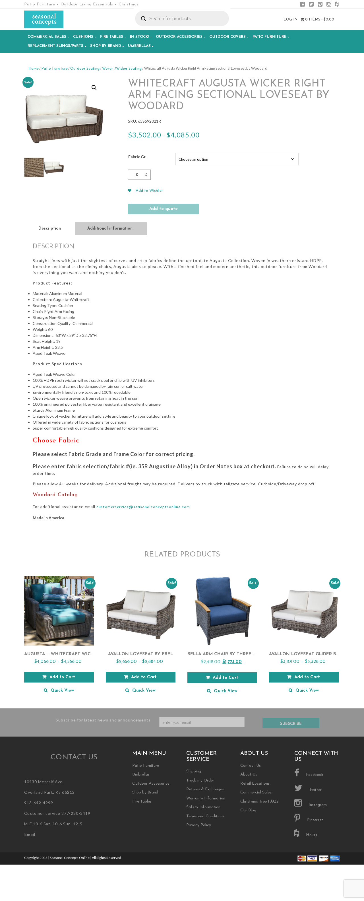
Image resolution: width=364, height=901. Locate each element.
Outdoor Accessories (179, 37)
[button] (94, 88)
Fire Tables (111, 37)
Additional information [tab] (110, 228)
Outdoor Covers (227, 37)
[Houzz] (337, 5)
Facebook (314, 775)
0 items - (319, 19)
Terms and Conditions (205, 816)
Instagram (317, 805)
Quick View (62, 690)
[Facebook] (302, 5)
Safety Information (203, 807)
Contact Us (250, 766)
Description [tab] (49, 228)
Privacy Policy (198, 825)
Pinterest (314, 820)
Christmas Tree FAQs (259, 801)
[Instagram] (329, 5)
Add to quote (163, 209)
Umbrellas (139, 46)
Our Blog (248, 810)
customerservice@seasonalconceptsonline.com (143, 507)
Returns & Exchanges (205, 789)
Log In (290, 19)
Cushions (83, 37)
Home (33, 69)
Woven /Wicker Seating (122, 69)
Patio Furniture (269, 37)
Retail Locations (255, 784)
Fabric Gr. (137, 156)
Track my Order (200, 780)
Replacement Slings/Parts (55, 46)
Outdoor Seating (85, 69)
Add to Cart (62, 677)
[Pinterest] (320, 5)
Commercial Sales (47, 37)
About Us (248, 774)
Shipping (193, 771)
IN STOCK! (139, 37)
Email (29, 835)
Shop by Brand (105, 46)
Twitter (315, 790)
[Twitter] (311, 5)
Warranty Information (205, 798)
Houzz (311, 835)
